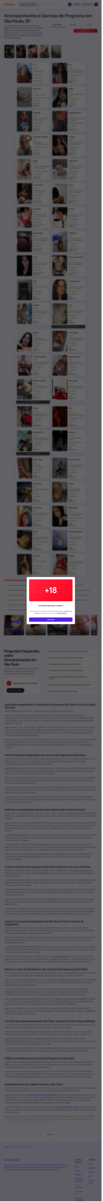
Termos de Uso (62, 613)
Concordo (50, 619)
